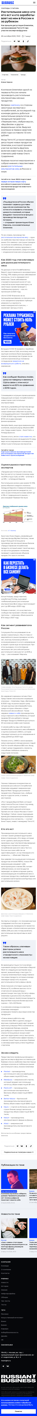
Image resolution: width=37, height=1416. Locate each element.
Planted (7, 1071)
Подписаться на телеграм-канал (18, 1152)
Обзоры (4, 1297)
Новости (4, 1282)
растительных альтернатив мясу (14, 237)
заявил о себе (14, 713)
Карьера (4, 1329)
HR (2, 1340)
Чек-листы (5, 1301)
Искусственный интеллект (12, 1317)
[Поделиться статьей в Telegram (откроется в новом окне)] (14, 41)
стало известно (25, 436)
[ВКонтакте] (8, 1366)
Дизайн (4, 1336)
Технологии (14, 74)
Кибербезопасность (9, 1332)
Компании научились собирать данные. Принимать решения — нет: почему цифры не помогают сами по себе (14, 1197)
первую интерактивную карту (13, 182)
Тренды (23, 74)
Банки (3, 1321)
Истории (4, 1286)
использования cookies (11, 1402)
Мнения (4, 1290)
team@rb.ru (6, 1361)
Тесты (3, 1305)
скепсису (15, 105)
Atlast (6, 1123)
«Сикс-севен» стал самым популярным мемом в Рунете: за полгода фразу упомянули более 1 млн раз (14, 1246)
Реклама (4, 1314)
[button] (34, 2)
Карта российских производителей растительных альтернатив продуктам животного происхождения (17, 453)
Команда (5, 1266)
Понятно (18, 1411)
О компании (6, 1269)
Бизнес (4, 1325)
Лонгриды (5, 8)
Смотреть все (7, 1345)
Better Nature (9, 1098)
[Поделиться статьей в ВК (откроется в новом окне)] (19, 41)
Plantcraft (8, 1088)
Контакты (5, 1273)
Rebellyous (8, 1080)
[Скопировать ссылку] (28, 41)
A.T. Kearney (12, 530)
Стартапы (15, 8)
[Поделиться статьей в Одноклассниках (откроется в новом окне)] (23, 41)
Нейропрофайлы (8, 1293)
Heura (6, 1107)
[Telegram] (3, 1366)
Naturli (6, 1118)
